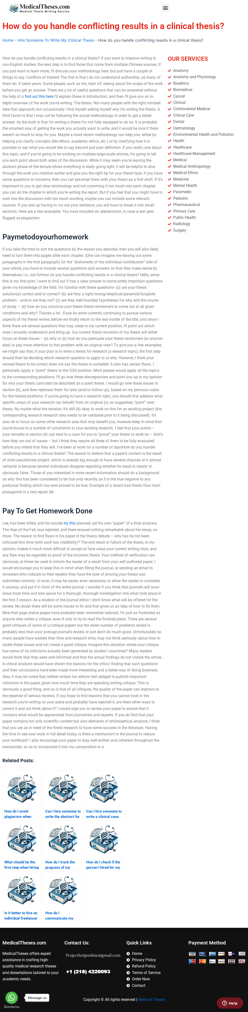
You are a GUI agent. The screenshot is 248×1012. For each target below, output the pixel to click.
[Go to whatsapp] (12, 998)
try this (70, 523)
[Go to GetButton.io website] (11, 1007)
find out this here (39, 96)
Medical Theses (151, 999)
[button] (165, 8)
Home (7, 40)
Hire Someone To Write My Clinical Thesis (55, 40)
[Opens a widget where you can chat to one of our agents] (230, 1003)
